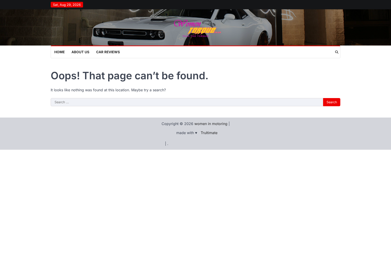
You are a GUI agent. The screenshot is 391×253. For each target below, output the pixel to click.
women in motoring (210, 123)
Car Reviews (108, 52)
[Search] (336, 52)
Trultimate (209, 132)
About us (80, 52)
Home (59, 52)
